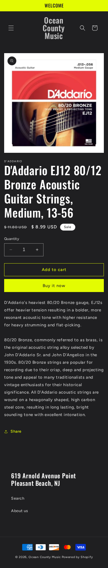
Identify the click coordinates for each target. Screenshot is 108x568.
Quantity (11, 239)
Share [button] (16, 431)
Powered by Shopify (77, 557)
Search (18, 498)
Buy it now (54, 285)
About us (19, 510)
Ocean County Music (45, 557)
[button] (11, 28)
